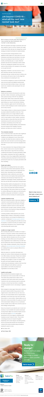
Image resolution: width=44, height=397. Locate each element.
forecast (13, 313)
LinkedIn (1, 385)
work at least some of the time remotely (15, 246)
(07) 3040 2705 (19, 376)
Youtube (9, 385)
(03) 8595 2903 (27, 376)
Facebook (6, 385)
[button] (41, 3)
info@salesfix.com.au (19, 377)
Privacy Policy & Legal (24, 395)
